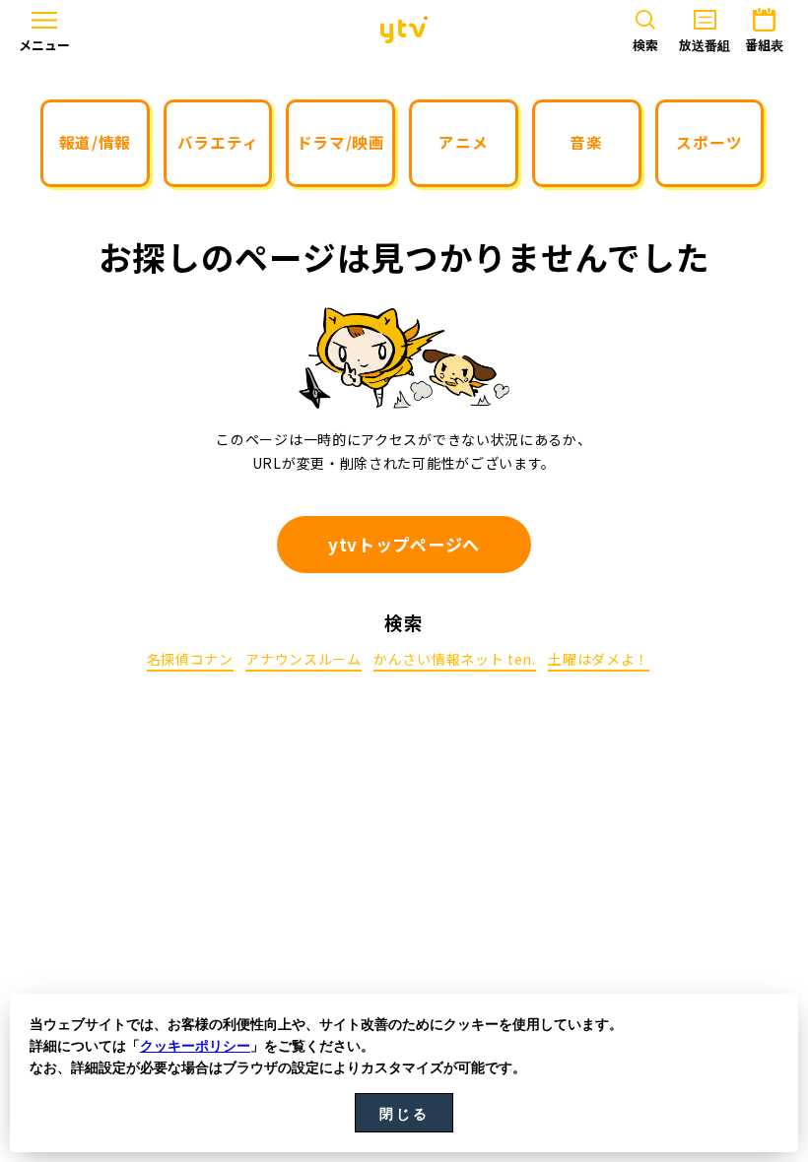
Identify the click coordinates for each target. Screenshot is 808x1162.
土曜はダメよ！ (598, 660)
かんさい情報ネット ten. (454, 660)
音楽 (586, 142)
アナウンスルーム (303, 660)
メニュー (44, 45)
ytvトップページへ (404, 544)
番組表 (764, 45)
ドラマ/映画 (341, 142)
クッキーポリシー (195, 1046)
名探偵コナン (190, 660)
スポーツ (709, 142)
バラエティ (218, 142)
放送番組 (704, 45)
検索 (645, 45)
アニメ (463, 142)
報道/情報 (95, 142)
